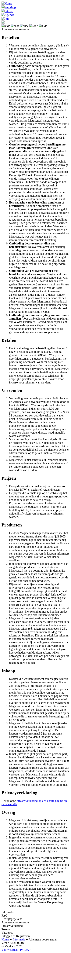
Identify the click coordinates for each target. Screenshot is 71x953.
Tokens (6, 929)
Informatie (8, 912)
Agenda (9, 14)
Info (7, 18)
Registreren (23, 936)
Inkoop (9, 11)
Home (8, 3)
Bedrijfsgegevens (12, 919)
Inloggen (7, 936)
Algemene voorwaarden (16, 922)
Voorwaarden (10, 949)
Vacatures (7, 932)
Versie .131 (13, 942)
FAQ (5, 915)
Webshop (10, 7)
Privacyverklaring (12, 925)
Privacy (24, 949)
